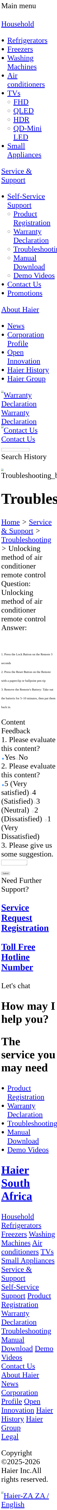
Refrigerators (21, 1225)
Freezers (14, 1234)
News (9, 1383)
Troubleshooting (26, 539)
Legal (10, 1436)
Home (10, 522)
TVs (47, 1251)
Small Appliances (28, 1260)
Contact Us (18, 1366)
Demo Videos (28, 1149)
